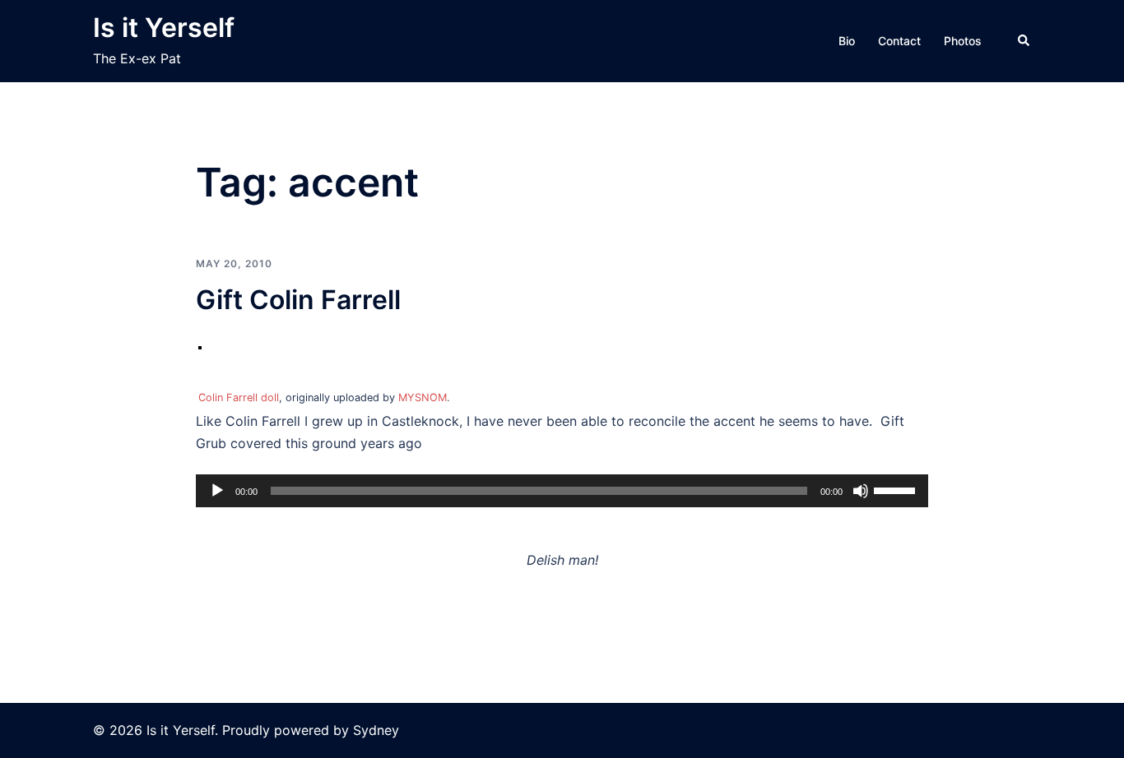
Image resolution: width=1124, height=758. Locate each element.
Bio (846, 41)
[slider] (897, 489)
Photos (963, 41)
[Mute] (860, 491)
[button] (1024, 41)
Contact (899, 41)
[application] (562, 490)
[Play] (217, 491)
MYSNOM (422, 397)
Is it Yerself (164, 28)
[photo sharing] (200, 351)
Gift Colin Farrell (298, 300)
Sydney (376, 730)
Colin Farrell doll (238, 397)
